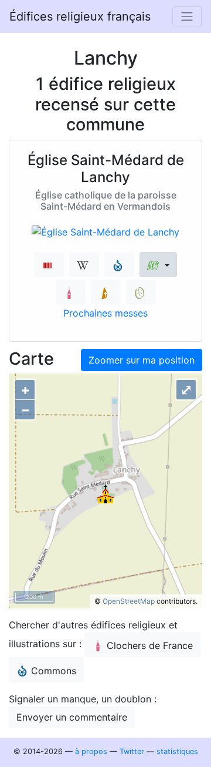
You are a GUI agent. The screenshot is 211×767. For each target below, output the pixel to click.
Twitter (132, 751)
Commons (53, 671)
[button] (157, 264)
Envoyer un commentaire (71, 717)
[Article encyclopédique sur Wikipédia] (84, 264)
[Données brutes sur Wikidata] (49, 264)
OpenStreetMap (129, 601)
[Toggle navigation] (187, 16)
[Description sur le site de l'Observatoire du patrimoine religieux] (141, 292)
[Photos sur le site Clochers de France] (71, 292)
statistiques (177, 751)
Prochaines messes (105, 313)
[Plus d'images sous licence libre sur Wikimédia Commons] (119, 264)
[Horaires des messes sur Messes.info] (106, 292)
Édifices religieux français (80, 16)
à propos (91, 751)
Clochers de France (150, 645)
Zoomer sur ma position (142, 360)
